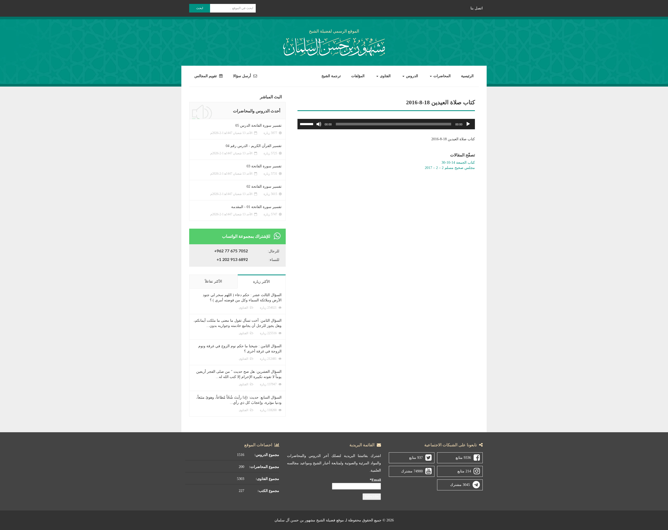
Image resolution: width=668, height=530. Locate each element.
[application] (386, 124)
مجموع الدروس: (266, 455)
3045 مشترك (460, 485)
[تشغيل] (468, 124)
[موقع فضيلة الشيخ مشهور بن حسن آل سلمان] (334, 45)
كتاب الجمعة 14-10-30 (458, 163)
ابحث (199, 8)
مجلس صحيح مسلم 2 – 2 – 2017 (450, 168)
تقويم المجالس (206, 76)
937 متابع (416, 458)
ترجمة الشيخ (331, 76)
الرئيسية (467, 76)
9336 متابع (463, 458)
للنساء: (274, 260)
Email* (375, 480)
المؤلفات (358, 76)
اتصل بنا (476, 8)
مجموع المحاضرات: (264, 467)
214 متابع (464, 471)
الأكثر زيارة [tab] (261, 282)
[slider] (307, 123)
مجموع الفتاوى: (267, 479)
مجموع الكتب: (268, 491)
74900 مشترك (412, 471)
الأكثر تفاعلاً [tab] (213, 281)
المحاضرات (441, 76)
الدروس (411, 76)
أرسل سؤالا (242, 76)
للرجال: (273, 251)
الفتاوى (385, 76)
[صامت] (318, 124)
